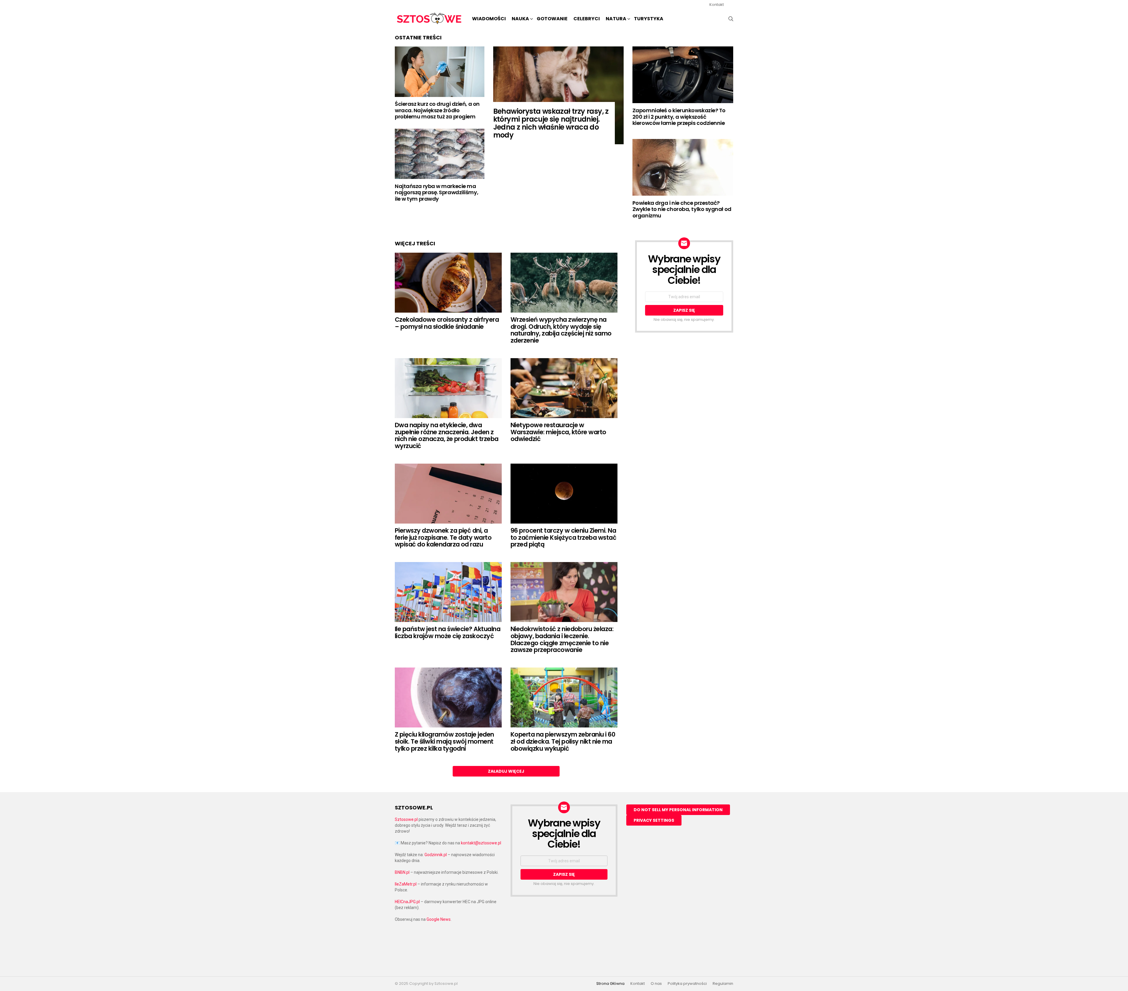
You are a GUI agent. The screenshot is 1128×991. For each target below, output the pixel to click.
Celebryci (586, 18)
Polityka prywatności (687, 983)
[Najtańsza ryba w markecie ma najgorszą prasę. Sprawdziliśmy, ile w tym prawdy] (439, 154)
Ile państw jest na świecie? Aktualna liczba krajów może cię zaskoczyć (447, 632)
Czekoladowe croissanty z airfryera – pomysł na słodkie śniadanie (447, 323)
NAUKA (520, 18)
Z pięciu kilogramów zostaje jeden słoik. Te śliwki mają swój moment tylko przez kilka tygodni (444, 741)
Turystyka (648, 18)
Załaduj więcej (506, 771)
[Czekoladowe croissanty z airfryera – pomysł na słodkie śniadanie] (448, 283)
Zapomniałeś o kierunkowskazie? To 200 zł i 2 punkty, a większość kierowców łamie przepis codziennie (679, 117)
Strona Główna (610, 983)
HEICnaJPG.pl (407, 901)
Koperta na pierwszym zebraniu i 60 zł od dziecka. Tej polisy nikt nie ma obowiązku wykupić (563, 741)
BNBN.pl (402, 872)
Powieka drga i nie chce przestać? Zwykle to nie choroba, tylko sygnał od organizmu (681, 209)
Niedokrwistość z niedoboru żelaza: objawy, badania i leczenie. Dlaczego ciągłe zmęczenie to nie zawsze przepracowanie (562, 639)
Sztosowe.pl (406, 819)
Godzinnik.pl (435, 854)
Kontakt (716, 4)
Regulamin (723, 983)
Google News (439, 919)
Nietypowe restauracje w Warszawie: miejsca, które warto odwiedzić (558, 432)
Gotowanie (552, 18)
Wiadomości (489, 18)
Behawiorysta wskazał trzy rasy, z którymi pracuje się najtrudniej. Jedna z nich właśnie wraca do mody (551, 123)
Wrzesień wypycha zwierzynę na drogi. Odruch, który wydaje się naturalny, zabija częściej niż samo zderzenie (561, 330)
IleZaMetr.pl (406, 884)
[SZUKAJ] (730, 19)
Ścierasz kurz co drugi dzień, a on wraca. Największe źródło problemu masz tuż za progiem (437, 110)
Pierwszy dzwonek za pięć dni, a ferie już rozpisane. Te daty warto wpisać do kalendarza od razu (443, 537)
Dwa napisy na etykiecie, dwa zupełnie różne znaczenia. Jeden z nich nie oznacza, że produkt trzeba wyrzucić (446, 435)
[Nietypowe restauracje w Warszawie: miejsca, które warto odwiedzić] (564, 388)
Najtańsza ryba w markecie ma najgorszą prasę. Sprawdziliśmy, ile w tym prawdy (436, 192)
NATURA (616, 18)
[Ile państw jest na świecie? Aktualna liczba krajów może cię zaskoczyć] (448, 592)
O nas (656, 983)
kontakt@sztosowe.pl (481, 843)
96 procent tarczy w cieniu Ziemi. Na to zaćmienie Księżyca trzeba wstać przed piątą (563, 537)
